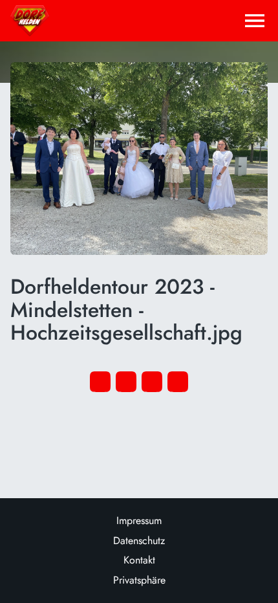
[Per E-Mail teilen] (177, 381)
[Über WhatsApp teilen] (152, 381)
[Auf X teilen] (126, 381)
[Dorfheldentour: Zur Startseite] (29, 20)
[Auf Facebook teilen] (100, 381)
